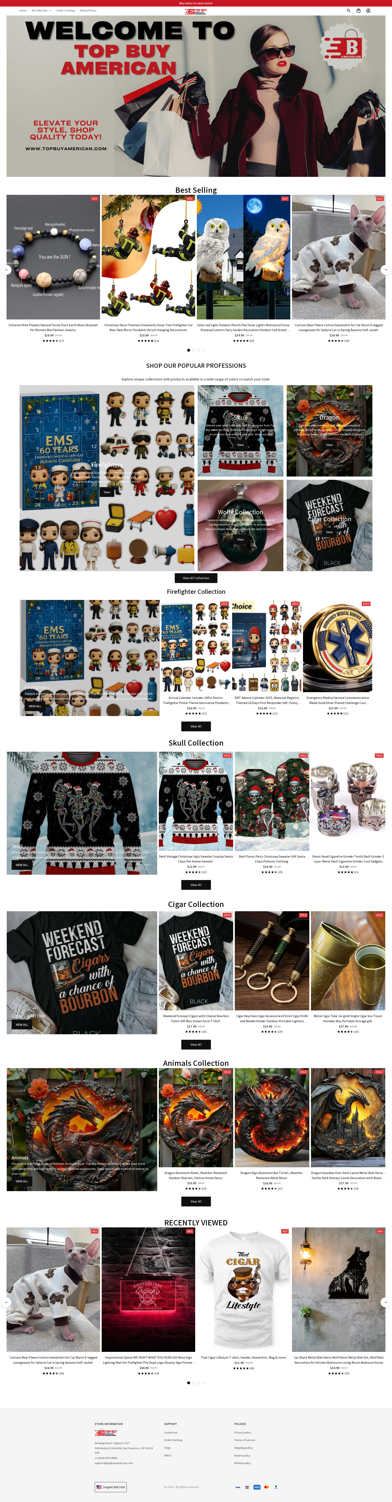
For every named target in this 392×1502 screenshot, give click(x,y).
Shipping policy (243, 1448)
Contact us (170, 1432)
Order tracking (173, 1440)
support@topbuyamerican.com (114, 1463)
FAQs (167, 1448)
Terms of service (244, 1440)
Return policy (242, 1455)
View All (35, 706)
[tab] (188, 350)
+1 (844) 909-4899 (106, 1458)
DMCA (167, 1455)
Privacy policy (242, 1432)
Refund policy (242, 1463)
